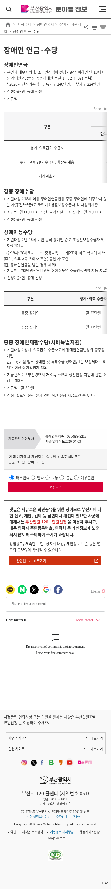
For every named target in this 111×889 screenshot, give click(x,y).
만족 (40, 477)
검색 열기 (9, 9)
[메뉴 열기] (102, 9)
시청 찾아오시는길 (38, 816)
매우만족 (23, 477)
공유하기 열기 (86, 27)
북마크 (103, 27)
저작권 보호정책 (32, 832)
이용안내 (78, 816)
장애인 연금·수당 (26, 31)
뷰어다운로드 (56, 838)
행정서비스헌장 (90, 832)
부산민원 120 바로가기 (29, 560)
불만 (69, 477)
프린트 (94, 27)
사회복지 (24, 24)
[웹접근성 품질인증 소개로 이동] (55, 851)
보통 (55, 477)
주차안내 (61, 816)
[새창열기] (23, 762)
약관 (13, 832)
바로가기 (97, 738)
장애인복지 (45, 24)
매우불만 (87, 477)
